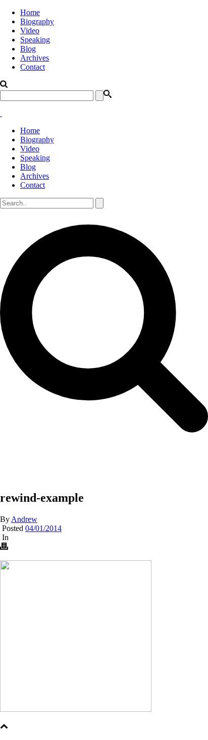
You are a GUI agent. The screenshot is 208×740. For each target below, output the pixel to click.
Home (30, 12)
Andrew (24, 519)
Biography (37, 21)
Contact (32, 67)
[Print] (4, 547)
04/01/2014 (43, 528)
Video (29, 30)
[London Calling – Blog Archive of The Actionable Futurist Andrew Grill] (1, 113)
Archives (34, 58)
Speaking (35, 39)
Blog (28, 48)
